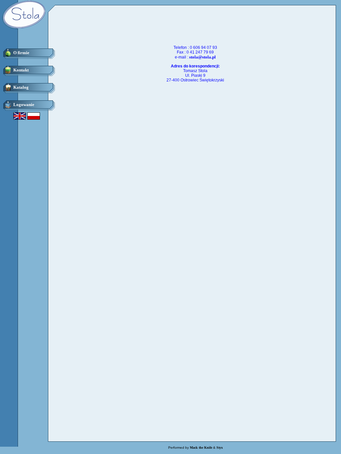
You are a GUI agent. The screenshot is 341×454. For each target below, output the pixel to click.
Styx (219, 447)
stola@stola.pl (202, 57)
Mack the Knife (201, 447)
